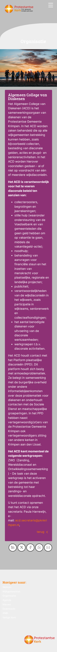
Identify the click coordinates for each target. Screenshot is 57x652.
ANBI (5, 613)
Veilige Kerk (9, 617)
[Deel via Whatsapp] (39, 547)
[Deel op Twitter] (21, 547)
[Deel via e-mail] (48, 547)
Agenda (7, 600)
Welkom (7, 587)
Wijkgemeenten (11, 591)
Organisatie (9, 595)
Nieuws (7, 604)
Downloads (9, 608)
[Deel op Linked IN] (13, 547)
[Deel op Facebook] (30, 547)
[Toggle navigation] (50, 5)
